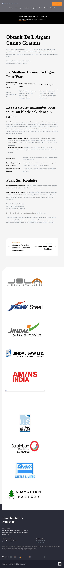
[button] (57, 4)
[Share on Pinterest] (16, 233)
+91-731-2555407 (40, 540)
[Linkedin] (60, 564)
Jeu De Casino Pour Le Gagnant (15, 209)
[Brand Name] (24, 292)
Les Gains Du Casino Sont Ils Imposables (18, 61)
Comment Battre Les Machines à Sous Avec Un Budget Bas (19, 246)
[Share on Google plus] (14, 233)
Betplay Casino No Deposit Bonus (16, 63)
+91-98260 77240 (40, 542)
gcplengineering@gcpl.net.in (9, 540)
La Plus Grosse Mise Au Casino (15, 206)
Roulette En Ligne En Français (15, 204)
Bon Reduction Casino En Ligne (44, 246)
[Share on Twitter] (9, 233)
